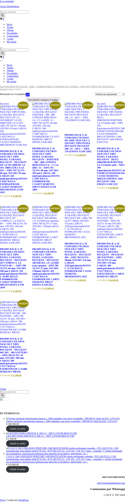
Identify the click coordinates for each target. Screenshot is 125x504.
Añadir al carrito (17, 428)
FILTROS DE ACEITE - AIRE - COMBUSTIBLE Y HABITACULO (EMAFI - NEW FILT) (48, 86)
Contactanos (13, 36)
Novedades (12, 33)
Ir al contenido (7, 1)
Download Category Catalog (43, 99)
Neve (2, 500)
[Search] (2, 16)
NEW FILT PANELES (102, 86)
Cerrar (3, 389)
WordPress (23, 500)
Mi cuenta (11, 41)
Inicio (9, 24)
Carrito (10, 39)
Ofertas (10, 30)
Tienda (10, 27)
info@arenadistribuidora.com (111, 483)
